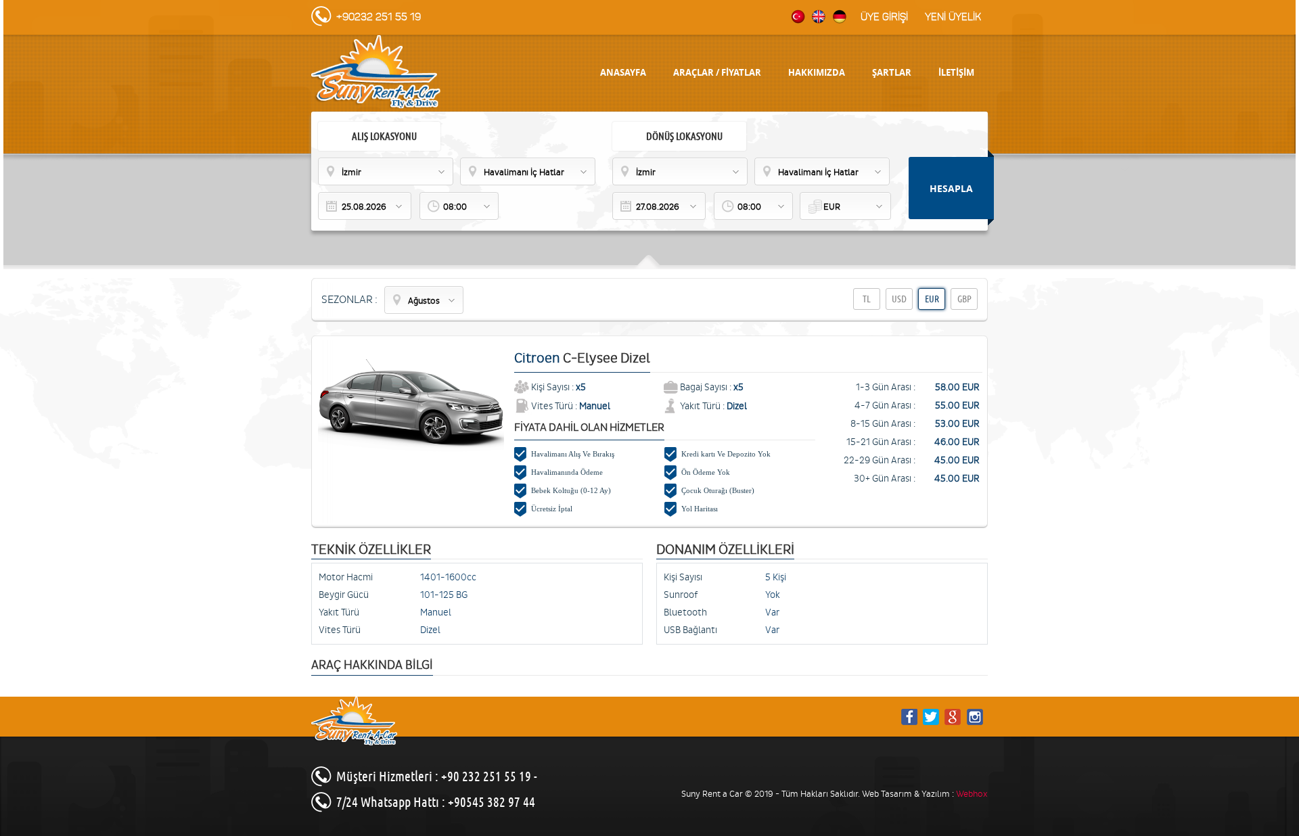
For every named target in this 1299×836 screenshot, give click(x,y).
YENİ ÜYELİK (953, 17)
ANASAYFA (623, 72)
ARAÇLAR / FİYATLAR (717, 72)
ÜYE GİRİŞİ (884, 17)
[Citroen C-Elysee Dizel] (411, 449)
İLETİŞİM (956, 72)
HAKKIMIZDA (816, 72)
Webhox (972, 794)
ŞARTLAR (891, 72)
